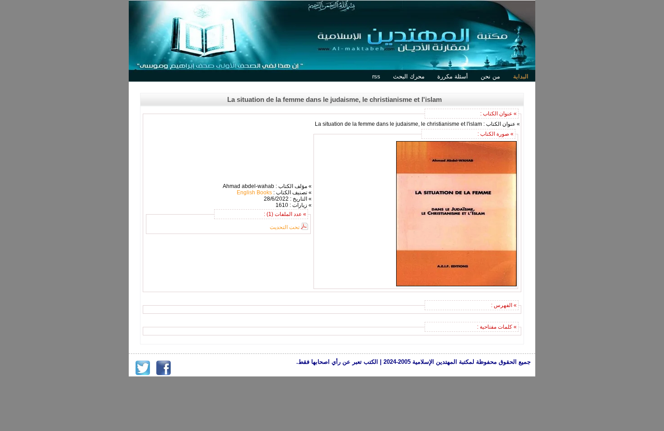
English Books (254, 192)
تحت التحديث (284, 227)
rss (376, 76)
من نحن (490, 76)
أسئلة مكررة (452, 76)
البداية (520, 76)
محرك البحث (409, 76)
